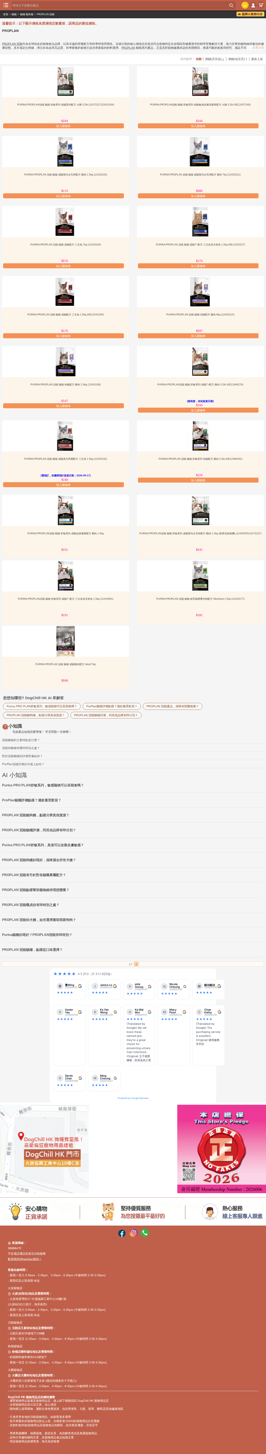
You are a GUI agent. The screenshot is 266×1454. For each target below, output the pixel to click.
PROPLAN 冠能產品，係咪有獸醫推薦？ (173, 706)
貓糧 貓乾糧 (26, 14)
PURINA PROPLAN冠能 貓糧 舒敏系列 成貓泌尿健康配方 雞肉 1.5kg (65, 533)
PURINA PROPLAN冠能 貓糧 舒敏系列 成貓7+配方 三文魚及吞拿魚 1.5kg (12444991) (65, 598)
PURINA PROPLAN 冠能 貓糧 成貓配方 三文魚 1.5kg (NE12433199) (65, 314)
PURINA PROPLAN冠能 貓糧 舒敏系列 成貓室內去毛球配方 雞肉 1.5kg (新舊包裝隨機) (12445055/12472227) (200, 533)
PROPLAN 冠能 (45, 14)
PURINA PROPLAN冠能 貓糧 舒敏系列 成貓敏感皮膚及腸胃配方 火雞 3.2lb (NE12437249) (200, 104)
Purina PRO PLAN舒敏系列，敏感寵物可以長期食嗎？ (42, 706)
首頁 (5, 14)
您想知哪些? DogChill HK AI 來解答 (33, 698)
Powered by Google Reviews (133, 1098)
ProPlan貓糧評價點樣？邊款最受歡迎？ (111, 706)
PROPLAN (128, 47)
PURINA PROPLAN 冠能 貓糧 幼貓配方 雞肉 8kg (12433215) (200, 314)
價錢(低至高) (238, 59)
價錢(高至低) (215, 59)
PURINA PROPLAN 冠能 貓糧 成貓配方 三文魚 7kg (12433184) (65, 244)
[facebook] (122, 1236)
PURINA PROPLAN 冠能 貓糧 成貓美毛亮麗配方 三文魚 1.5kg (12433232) (65, 458)
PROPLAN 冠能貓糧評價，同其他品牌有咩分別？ (106, 715)
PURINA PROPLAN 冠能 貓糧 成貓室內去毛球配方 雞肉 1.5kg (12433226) (65, 174)
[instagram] (133, 1236)
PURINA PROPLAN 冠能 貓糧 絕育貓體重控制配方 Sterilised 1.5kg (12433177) (200, 598)
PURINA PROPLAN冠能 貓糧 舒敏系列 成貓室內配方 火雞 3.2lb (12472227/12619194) (65, 104)
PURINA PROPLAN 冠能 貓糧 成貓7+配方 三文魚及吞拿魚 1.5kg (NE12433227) (200, 244)
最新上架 (257, 59)
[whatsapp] (145, 1236)
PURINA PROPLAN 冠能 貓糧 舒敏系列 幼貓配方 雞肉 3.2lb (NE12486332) (200, 458)
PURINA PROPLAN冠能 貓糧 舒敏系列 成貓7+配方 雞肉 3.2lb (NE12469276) (200, 384)
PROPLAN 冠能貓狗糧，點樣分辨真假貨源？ (36, 715)
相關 (199, 59)
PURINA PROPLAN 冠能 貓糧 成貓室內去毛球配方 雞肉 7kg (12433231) (200, 174)
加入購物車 (63, 126)
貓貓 (14, 14)
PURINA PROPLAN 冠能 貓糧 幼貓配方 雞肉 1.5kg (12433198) (66, 384)
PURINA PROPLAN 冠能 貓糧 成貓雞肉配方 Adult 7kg (66, 664)
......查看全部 (255, 47)
